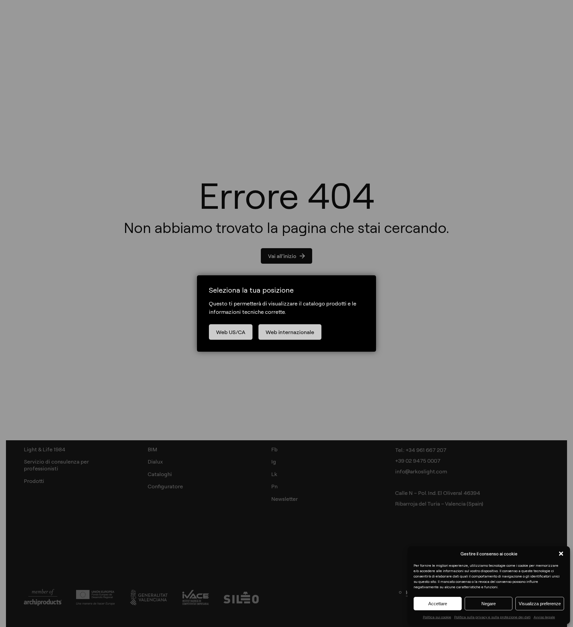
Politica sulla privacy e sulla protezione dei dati (492, 616)
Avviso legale (544, 616)
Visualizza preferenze (540, 603)
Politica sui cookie (437, 616)
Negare (488, 603)
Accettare (437, 603)
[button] (561, 554)
